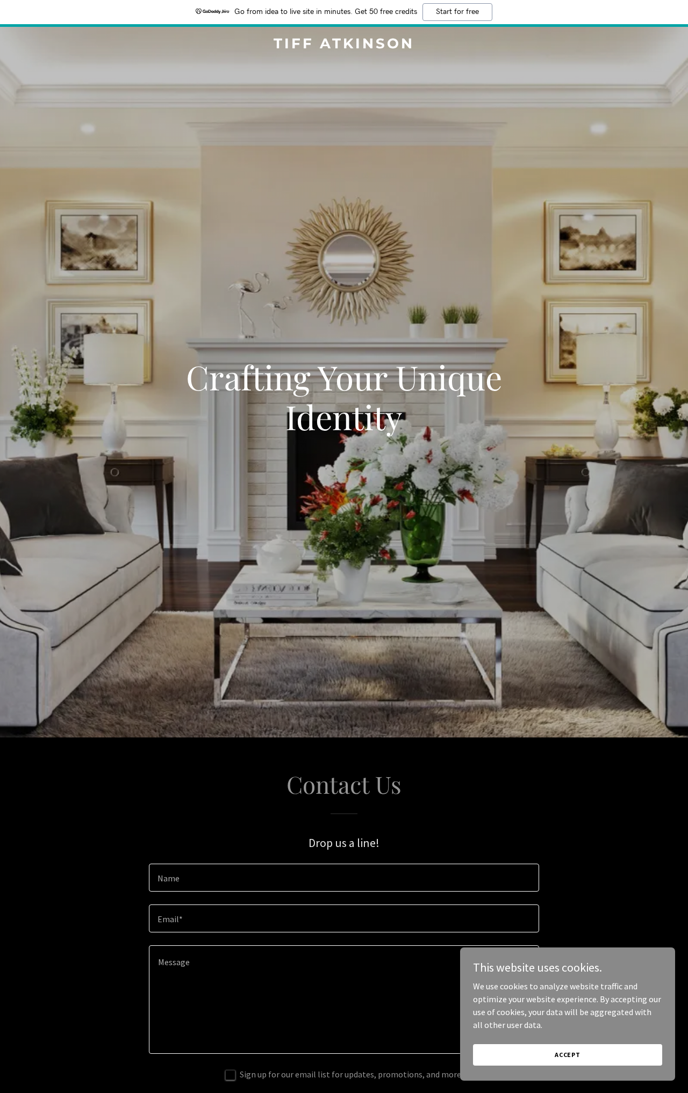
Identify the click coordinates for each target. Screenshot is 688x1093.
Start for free (457, 12)
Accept (567, 1055)
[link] (344, 45)
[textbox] (344, 878)
